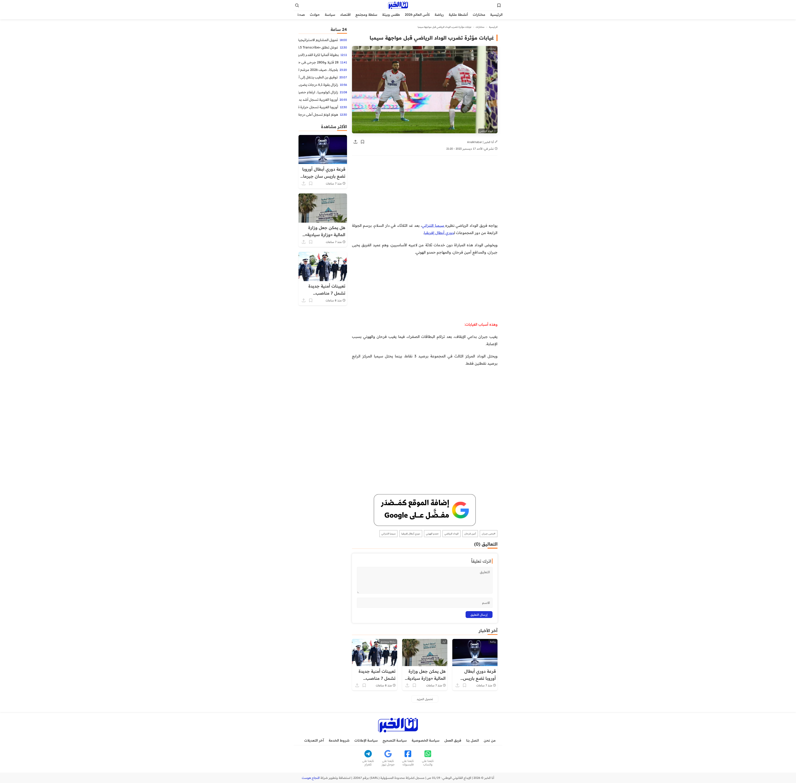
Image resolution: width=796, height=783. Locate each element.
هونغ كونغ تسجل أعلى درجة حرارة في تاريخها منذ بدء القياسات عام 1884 (318, 114)
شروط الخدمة (339, 740)
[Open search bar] (297, 5)
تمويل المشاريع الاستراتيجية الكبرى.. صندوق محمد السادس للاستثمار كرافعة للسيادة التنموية (318, 40)
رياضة (439, 14)
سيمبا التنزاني (433, 225)
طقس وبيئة (391, 14)
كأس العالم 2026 (417, 14)
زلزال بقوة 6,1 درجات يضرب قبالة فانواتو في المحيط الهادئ (318, 85)
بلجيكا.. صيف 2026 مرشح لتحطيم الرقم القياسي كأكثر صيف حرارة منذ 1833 (318, 70)
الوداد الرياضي (451, 533)
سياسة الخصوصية (425, 740)
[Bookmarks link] (498, 5)
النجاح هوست (311, 778)
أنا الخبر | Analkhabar (481, 142)
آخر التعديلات (314, 740)
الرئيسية (496, 14)
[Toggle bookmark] (362, 141)
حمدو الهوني (432, 533)
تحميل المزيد (425, 699)
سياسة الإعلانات (366, 740)
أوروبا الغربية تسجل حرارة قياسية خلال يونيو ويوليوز (318, 107)
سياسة (330, 14)
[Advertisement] (434, 191)
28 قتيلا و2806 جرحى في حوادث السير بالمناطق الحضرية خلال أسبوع (318, 62)
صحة (301, 14)
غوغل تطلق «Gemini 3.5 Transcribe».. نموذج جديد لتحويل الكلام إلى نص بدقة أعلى (318, 47)
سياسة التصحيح (395, 740)
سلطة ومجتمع (366, 14)
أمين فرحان (470, 533)
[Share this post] (355, 141)
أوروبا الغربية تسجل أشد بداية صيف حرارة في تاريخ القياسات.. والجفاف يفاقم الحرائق (318, 99)
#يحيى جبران (488, 533)
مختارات (479, 14)
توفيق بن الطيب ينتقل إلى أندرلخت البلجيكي (318, 77)
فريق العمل (452, 740)
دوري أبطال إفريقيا (439, 232)
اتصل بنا (472, 740)
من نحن (490, 740)
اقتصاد (345, 14)
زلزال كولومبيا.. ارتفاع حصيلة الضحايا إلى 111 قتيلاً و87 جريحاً (318, 92)
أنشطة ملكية (458, 14)
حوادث (315, 14)
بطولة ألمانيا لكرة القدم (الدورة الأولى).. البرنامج (318, 55)
